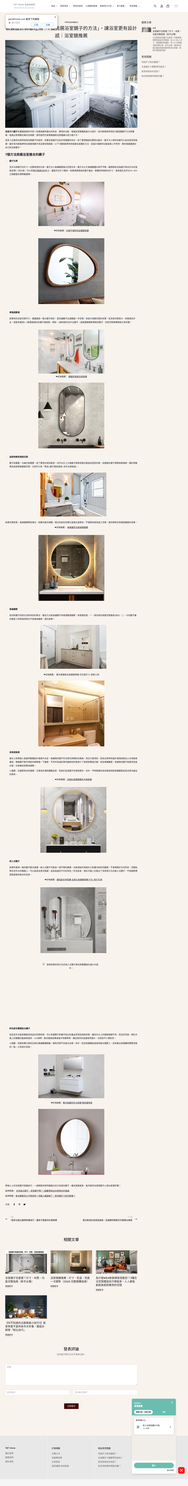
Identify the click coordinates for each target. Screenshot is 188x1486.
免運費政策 (57, 1457)
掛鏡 (154, 28)
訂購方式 (56, 1453)
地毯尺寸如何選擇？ (107, 1453)
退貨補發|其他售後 (60, 1466)
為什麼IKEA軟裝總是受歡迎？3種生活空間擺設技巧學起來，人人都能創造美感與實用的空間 (116, 1281)
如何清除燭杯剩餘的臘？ (109, 1466)
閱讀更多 (9, 1286)
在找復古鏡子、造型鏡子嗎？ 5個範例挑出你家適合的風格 (42, 1191)
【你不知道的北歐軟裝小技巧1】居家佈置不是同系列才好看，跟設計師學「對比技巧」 (25, 1326)
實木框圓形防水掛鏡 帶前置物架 (77, 1103)
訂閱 (36, 24)
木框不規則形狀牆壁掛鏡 (77, 230)
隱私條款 (9, 1461)
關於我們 (9, 1453)
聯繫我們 (9, 1457)
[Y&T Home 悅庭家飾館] (24, 6)
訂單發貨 (56, 1462)
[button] (167, 6)
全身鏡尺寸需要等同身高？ (110, 1457)
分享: (7, 1204)
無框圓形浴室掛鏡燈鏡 (77, 527)
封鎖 (48, 24)
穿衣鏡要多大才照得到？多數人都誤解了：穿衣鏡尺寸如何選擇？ (45, 1196)
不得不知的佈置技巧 (71, 22)
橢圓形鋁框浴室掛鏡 (77, 376)
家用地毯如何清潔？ (107, 1462)
